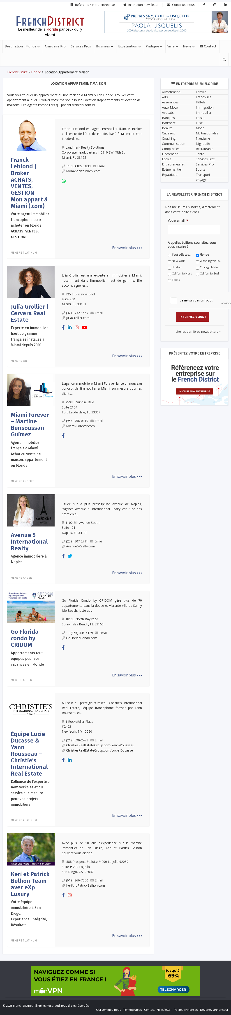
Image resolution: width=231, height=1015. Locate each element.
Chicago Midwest (150, 584)
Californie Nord (69, 590)
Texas (143, 590)
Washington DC (69, 584)
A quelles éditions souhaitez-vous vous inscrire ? (95, 569)
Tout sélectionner (71, 578)
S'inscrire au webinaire (115, 520)
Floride (103, 578)
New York (145, 578)
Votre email (66, 548)
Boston (104, 584)
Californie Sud (108, 590)
